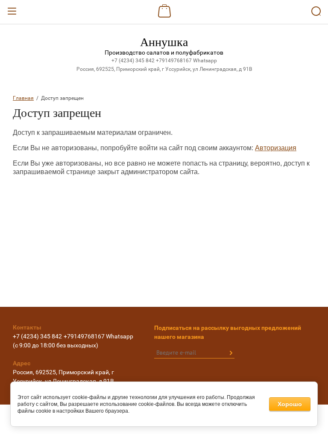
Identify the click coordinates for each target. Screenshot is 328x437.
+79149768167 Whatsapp (186, 61)
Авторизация (275, 147)
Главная (23, 98)
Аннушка (164, 42)
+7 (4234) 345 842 (133, 61)
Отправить (230, 353)
